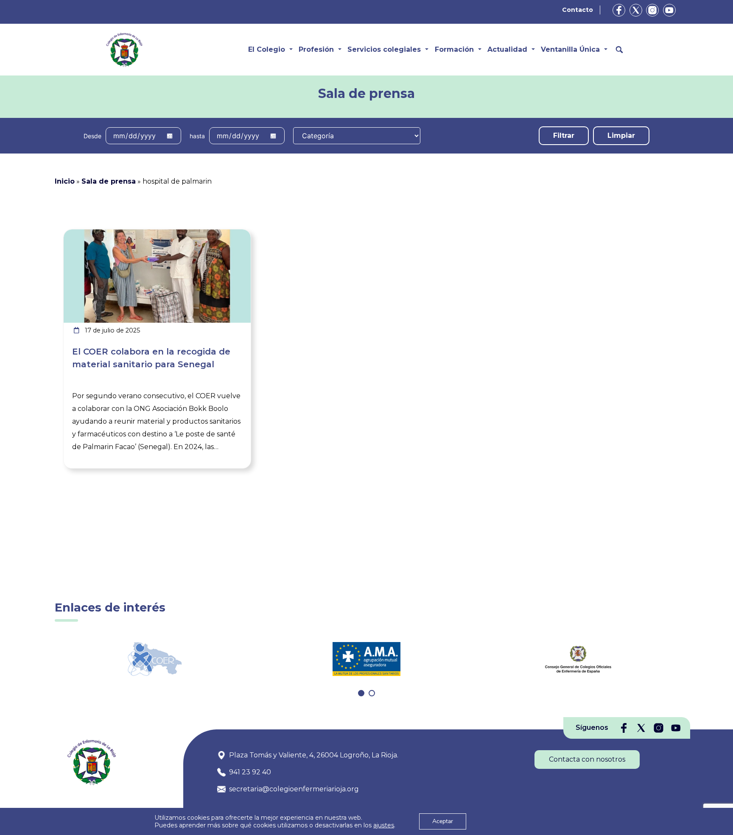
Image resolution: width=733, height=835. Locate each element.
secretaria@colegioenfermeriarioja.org (294, 789)
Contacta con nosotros (587, 759)
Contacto (577, 10)
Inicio (65, 181)
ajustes (383, 825)
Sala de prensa (108, 181)
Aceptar (442, 821)
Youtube (669, 10)
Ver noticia (231, 234)
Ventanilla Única (570, 49)
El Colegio (266, 49)
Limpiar (621, 135)
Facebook (619, 10)
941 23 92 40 (250, 772)
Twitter (635, 10)
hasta (197, 136)
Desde (92, 136)
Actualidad (507, 49)
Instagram (652, 10)
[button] (361, 693)
